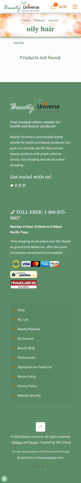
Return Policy (27, 376)
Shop (21, 310)
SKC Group (63, 442)
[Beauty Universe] (21, 6)
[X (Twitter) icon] (38, 466)
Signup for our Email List (35, 367)
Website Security (29, 395)
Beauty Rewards (29, 329)
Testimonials (26, 357)
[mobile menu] (75, 7)
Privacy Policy (27, 386)
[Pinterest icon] (43, 466)
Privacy (17, 442)
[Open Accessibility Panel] (4, 479)
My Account (26, 338)
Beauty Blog (26, 348)
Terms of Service (47, 457)
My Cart (23, 319)
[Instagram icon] (47, 466)
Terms (33, 442)
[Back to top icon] (40, 427)
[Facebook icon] (33, 466)
